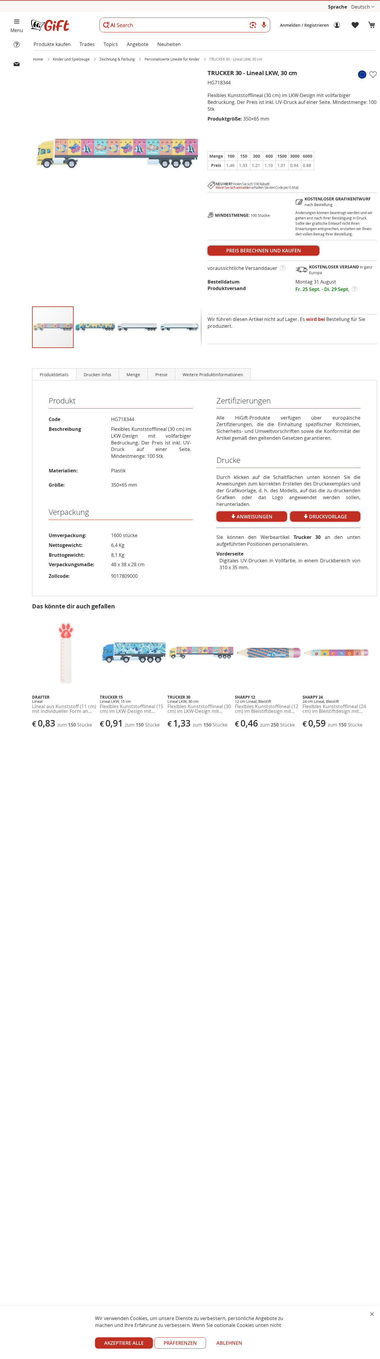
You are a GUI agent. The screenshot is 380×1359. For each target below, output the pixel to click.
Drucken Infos (97, 374)
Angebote (137, 44)
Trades (87, 44)
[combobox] (184, 25)
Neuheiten (169, 44)
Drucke (228, 460)
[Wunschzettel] (355, 25)
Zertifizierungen (243, 400)
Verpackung (69, 512)
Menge (133, 374)
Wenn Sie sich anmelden (233, 187)
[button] (362, 7)
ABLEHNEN (229, 1343)
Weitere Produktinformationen (213, 374)
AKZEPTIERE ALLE (124, 1343)
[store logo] (50, 25)
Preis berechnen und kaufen (263, 250)
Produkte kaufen (52, 44)
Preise (161, 374)
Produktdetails (54, 374)
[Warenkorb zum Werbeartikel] (372, 25)
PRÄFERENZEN (180, 1343)
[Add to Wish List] (372, 74)
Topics (111, 44)
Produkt (62, 400)
